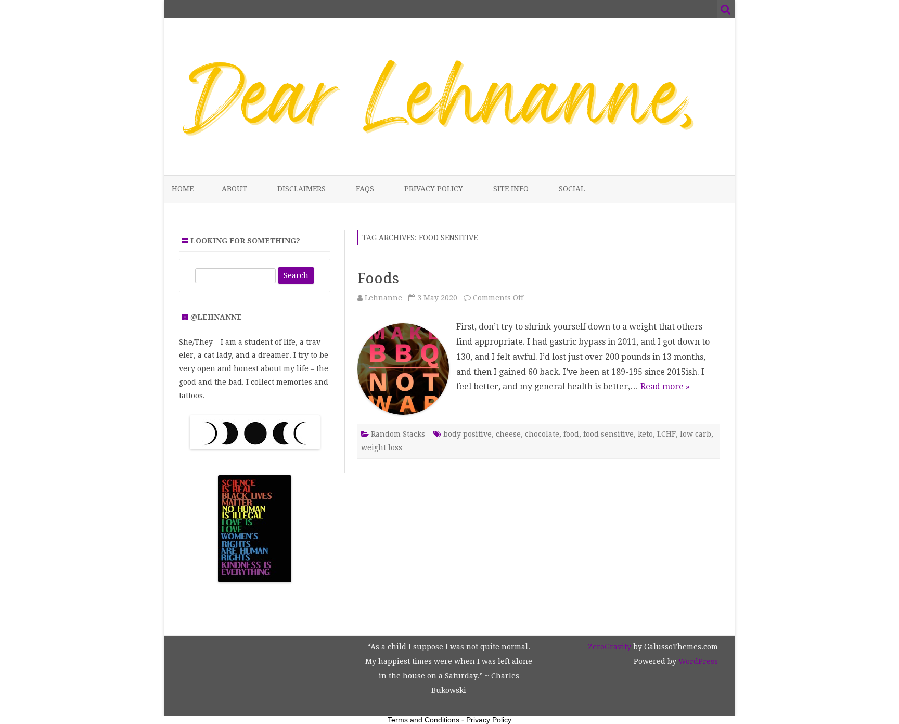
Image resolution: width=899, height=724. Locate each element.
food (571, 434)
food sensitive (608, 434)
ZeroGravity (609, 646)
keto (645, 434)
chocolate (542, 434)
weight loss (381, 447)
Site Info (511, 189)
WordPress (697, 661)
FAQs (365, 189)
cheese (508, 434)
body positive (467, 434)
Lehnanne (383, 298)
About (234, 189)
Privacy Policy (433, 189)
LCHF (666, 434)
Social (572, 189)
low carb (695, 434)
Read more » (665, 386)
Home (183, 189)
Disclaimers (301, 189)
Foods (378, 278)
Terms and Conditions (423, 720)
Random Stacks (398, 434)
